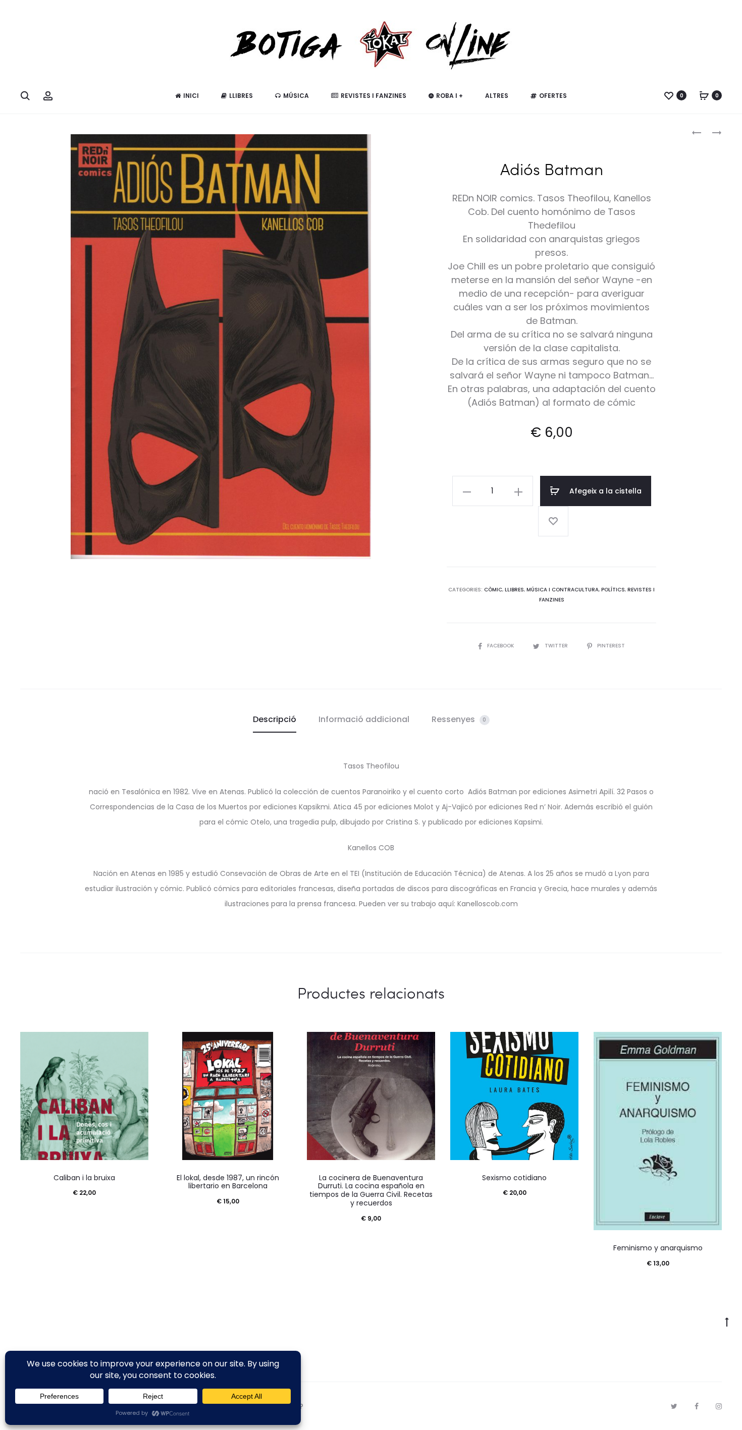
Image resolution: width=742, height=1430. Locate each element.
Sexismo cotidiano (514, 1178)
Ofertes (553, 95)
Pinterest (611, 645)
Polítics (613, 589)
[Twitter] (674, 1406)
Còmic (493, 589)
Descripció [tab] (274, 719)
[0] (669, 95)
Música (296, 95)
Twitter (557, 645)
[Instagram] (719, 1406)
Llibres (241, 95)
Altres (496, 95)
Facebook (501, 645)
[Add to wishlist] (553, 521)
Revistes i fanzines (373, 95)
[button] (467, 491)
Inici (191, 95)
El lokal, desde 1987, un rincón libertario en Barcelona (228, 1182)
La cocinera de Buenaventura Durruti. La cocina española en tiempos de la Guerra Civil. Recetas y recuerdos (371, 1190)
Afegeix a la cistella (604, 491)
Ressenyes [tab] (459, 719)
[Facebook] (697, 1406)
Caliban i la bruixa (84, 1178)
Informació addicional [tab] (364, 719)
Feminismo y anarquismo (658, 1248)
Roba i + (449, 95)
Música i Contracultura (562, 589)
